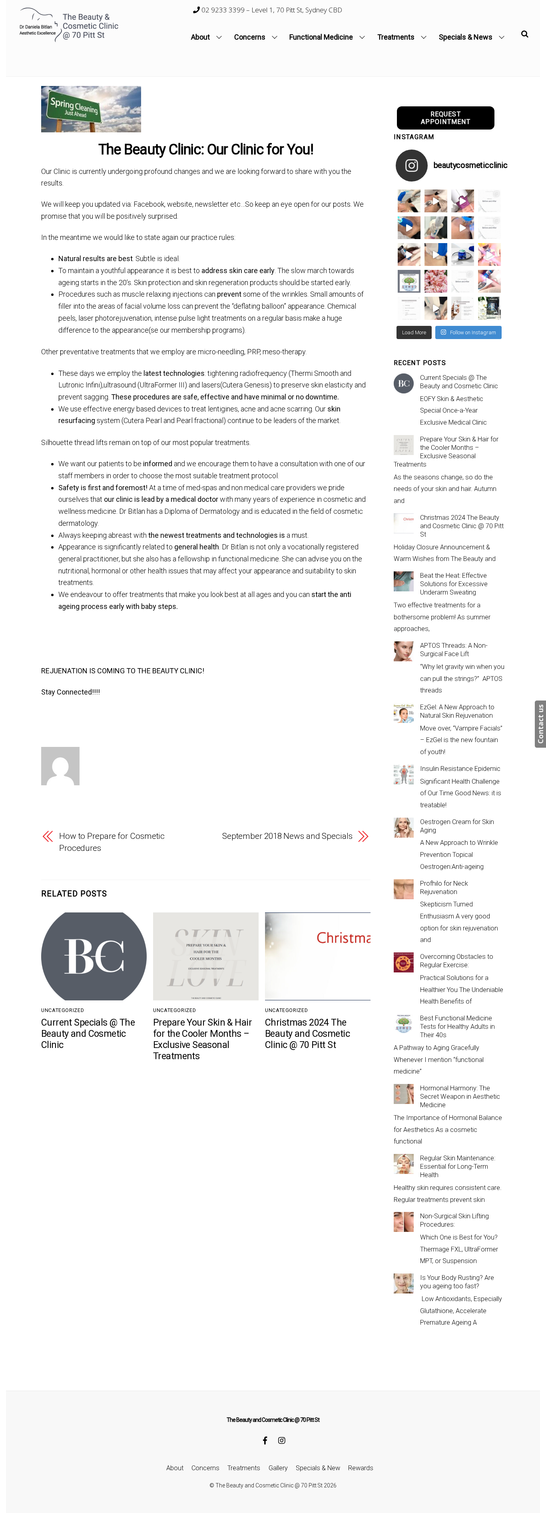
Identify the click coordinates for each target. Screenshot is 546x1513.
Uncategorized (62, 1010)
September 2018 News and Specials (287, 836)
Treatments (395, 37)
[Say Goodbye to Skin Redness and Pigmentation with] (435, 201)
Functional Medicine (321, 37)
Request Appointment (446, 118)
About (200, 37)
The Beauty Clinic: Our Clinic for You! (205, 149)
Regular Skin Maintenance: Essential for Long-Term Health (457, 1166)
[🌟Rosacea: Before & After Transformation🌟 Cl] (489, 201)
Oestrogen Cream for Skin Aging (457, 826)
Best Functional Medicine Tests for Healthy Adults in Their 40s (457, 1026)
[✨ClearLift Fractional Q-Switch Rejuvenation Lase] (489, 254)
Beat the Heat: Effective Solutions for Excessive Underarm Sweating (454, 584)
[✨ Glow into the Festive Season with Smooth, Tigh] (435, 227)
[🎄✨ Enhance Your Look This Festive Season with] (409, 201)
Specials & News (465, 37)
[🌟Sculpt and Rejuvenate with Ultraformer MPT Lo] (462, 281)
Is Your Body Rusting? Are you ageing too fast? (457, 1282)
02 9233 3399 (222, 9)
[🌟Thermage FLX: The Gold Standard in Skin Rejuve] (462, 201)
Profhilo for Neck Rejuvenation (444, 888)
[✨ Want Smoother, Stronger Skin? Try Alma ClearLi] (409, 254)
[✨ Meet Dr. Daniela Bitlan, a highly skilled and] (409, 281)
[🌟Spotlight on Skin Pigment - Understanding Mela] (462, 308)
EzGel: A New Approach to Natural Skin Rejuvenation (457, 711)
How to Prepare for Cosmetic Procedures (112, 842)
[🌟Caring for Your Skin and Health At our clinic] (409, 308)
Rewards (360, 1468)
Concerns (249, 37)
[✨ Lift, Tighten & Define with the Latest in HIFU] (409, 227)
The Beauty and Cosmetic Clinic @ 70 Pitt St (269, 1485)
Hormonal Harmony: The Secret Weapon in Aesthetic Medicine (460, 1096)
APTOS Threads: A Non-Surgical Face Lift (454, 650)
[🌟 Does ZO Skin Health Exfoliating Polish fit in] (462, 254)
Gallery (278, 1468)
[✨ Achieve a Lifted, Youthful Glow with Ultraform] (435, 254)
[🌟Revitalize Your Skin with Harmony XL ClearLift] (435, 308)
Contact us (540, 724)
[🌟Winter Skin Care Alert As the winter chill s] (489, 308)
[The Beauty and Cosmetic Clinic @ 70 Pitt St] (70, 40)
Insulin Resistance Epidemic (460, 768)
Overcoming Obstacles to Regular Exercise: (456, 961)
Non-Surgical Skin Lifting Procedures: (454, 1220)
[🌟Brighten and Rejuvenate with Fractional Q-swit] (489, 281)
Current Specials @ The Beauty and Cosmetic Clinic (88, 1033)
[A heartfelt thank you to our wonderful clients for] (435, 281)
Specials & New (318, 1468)
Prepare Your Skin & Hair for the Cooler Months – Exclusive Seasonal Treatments (202, 1039)
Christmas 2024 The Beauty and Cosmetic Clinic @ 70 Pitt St (307, 1033)
